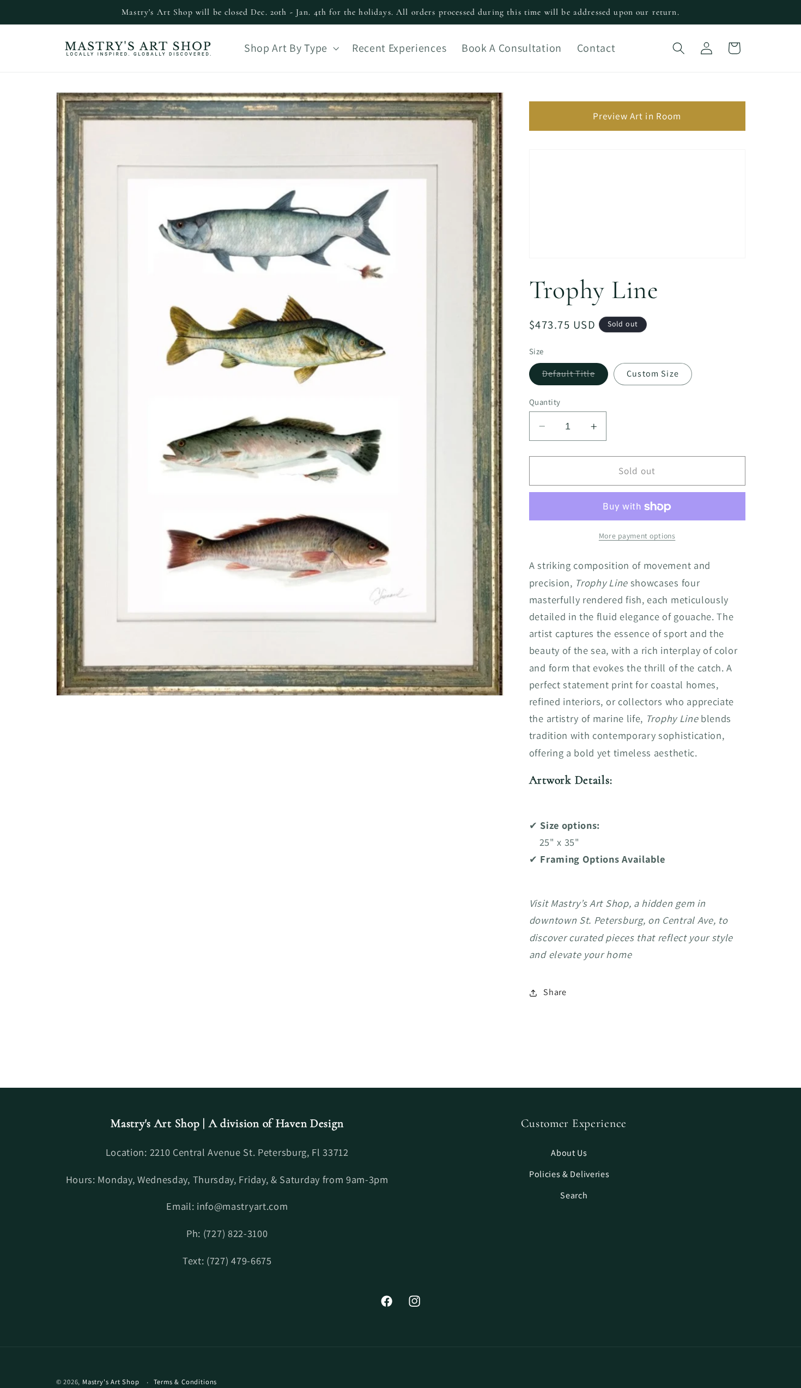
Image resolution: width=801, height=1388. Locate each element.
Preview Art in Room (637, 116)
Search (573, 1195)
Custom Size (653, 374)
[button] (290, 48)
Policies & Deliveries (569, 1173)
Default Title (575, 377)
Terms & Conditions (185, 1381)
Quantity (545, 402)
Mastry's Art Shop (110, 1381)
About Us (569, 1152)
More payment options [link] (637, 536)
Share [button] (554, 992)
